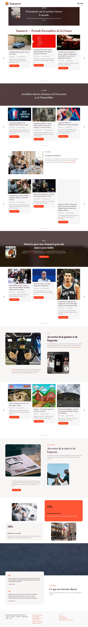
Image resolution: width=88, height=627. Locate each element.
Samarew (15, 3)
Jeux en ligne (62, 616)
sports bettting (31, 252)
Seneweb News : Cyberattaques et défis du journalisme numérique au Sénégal (44, 50)
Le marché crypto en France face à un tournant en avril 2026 (68, 123)
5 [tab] (46, 80)
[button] (3, 58)
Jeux (10, 618)
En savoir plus (14, 66)
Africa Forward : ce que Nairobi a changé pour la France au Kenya (43, 205)
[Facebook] (78, 3)
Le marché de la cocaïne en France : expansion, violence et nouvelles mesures (19, 53)
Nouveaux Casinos (63, 618)
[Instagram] (82, 3)
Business (13, 616)
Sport (7, 618)
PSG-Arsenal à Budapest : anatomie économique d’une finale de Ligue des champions (19, 411)
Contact (8, 616)
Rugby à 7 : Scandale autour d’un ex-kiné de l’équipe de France (18, 286)
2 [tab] (42, 80)
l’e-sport (45, 251)
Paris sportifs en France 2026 (66, 620)
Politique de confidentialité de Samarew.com (15, 615)
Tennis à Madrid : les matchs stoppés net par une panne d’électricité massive (66, 288)
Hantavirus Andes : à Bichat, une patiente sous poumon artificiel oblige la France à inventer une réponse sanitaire (18, 207)
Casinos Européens (36, 623)
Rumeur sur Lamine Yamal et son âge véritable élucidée (43, 286)
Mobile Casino (77, 347)
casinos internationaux (70, 162)
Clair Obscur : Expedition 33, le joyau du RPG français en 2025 (67, 400)
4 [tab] (44, 80)
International (25, 616)
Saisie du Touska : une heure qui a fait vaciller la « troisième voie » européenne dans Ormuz (68, 192)
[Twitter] (80, 3)
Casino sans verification (37, 621)
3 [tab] (43, 80)
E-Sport (61, 615)
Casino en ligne (35, 620)
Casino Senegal (35, 616)
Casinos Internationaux (37, 615)
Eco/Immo (18, 616)
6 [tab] (47, 80)
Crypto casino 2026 (36, 618)
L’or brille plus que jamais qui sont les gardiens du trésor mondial (44, 125)
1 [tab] (40, 80)
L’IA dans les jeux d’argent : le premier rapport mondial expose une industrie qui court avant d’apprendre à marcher (43, 404)
